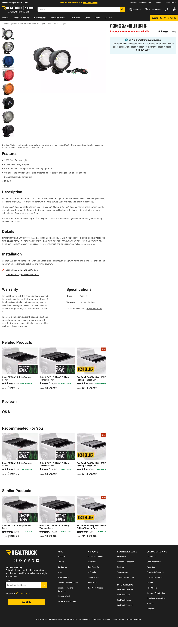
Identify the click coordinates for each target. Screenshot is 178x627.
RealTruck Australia (125, 589)
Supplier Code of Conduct (68, 583)
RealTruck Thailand (125, 605)
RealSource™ (122, 556)
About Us (61, 556)
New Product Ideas (95, 588)
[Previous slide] (4, 369)
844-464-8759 (143, 50)
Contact (158, 3)
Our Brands (62, 567)
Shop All (5, 18)
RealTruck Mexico (124, 600)
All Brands (91, 572)
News (60, 572)
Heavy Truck (92, 583)
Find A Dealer (152, 588)
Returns (150, 583)
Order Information (154, 562)
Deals (97, 18)
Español (150, 603)
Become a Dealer (64, 596)
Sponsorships (122, 572)
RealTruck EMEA (123, 595)
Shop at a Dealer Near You (140, 3)
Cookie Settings (118, 619)
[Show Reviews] (167, 31)
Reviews (120, 567)
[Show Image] (8, 34)
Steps (87, 18)
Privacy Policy (63, 577)
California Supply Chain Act (101, 619)
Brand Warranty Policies (156, 598)
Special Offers (93, 577)
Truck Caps (75, 18)
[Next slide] (103, 369)
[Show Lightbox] (60, 60)
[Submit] (44, 585)
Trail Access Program (125, 577)
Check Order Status (154, 577)
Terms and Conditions (134, 619)
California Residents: (84, 308)
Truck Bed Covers (58, 18)
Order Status (171, 3)
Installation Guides (95, 556)
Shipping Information (155, 572)
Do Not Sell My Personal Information (77, 619)
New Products (40, 18)
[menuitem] (5, 18)
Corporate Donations (125, 562)
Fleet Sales (151, 609)
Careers (61, 562)
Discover (108, 18)
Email (8, 580)
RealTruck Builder (90, 3)
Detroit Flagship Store (67, 601)
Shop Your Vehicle (21, 18)
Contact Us (151, 556)
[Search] (122, 9)
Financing (151, 567)
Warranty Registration (156, 593)
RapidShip (91, 562)
